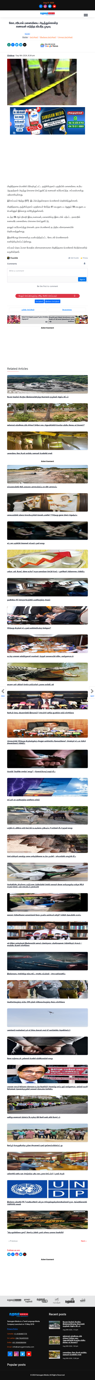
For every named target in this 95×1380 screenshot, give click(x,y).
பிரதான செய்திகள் (65, 37)
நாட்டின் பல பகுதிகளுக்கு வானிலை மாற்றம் (23, 800)
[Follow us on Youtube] (24, 1254)
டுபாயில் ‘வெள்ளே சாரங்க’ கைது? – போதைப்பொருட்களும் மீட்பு (31, 771)
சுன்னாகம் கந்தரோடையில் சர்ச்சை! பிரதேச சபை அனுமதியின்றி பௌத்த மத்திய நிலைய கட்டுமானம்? (46, 425)
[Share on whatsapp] (9, 44)
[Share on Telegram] (20, 44)
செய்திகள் (34, 37)
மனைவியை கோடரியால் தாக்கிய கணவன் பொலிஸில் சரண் (29, 453)
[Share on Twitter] (17, 44)
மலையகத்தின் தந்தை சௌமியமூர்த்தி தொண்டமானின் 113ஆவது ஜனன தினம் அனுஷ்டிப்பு (42, 515)
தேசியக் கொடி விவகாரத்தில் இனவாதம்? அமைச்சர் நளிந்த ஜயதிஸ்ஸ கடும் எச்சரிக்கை (40, 713)
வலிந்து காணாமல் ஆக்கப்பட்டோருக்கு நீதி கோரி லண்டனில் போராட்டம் (33, 1117)
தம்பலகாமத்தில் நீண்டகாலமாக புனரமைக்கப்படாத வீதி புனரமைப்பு (32, 487)
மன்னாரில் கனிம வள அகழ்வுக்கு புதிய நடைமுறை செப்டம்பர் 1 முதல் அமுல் (35, 1174)
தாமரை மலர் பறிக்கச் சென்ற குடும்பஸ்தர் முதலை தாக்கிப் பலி (30, 684)
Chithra (10, 55)
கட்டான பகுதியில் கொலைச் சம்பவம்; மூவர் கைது (26, 543)
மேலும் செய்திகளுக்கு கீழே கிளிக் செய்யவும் (38, 296)
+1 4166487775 (20, 1333)
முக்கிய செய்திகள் (28, 310)
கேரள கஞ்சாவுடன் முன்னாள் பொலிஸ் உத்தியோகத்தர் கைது (30, 1058)
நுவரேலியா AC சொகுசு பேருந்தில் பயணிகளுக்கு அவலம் (28, 600)
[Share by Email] (24, 44)
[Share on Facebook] (13, 44)
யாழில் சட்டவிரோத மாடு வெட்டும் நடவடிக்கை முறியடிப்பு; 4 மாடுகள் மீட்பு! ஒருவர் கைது (40, 828)
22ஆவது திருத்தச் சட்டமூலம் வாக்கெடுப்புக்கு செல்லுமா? (29, 628)
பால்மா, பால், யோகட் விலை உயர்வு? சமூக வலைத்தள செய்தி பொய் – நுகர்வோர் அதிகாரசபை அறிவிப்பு (46, 571)
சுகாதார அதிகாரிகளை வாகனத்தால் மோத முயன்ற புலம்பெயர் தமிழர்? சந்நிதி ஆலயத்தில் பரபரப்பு (44, 915)
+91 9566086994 (19, 1342)
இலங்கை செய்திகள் (48, 37)
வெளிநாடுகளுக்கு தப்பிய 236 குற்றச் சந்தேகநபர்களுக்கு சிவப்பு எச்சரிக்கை (36, 1002)
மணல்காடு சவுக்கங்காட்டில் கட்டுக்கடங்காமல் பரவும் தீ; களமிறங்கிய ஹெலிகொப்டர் (38, 1030)
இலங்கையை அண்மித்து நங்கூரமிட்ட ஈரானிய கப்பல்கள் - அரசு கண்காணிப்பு (36, 974)
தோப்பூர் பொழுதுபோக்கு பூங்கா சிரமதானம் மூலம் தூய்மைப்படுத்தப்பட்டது (35, 1145)
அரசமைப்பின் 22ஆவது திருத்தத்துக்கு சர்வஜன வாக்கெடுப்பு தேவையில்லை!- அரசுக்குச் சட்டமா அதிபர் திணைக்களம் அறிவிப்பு (46, 742)
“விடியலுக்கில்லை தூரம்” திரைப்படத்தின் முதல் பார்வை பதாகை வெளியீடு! (35, 1232)
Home (25, 37)
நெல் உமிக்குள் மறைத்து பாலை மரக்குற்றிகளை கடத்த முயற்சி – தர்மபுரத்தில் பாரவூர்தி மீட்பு (41, 856)
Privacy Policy (12, 1329)
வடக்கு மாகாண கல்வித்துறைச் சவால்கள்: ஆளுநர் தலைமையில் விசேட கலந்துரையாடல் (40, 656)
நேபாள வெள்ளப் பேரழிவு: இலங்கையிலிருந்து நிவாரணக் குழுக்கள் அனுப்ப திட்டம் (37, 397)
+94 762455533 (21, 1338)
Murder (27, 34)
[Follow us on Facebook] (13, 1254)
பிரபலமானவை (67, 310)
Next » (83, 1241)
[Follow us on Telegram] (9, 1254)
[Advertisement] (47, 158)
